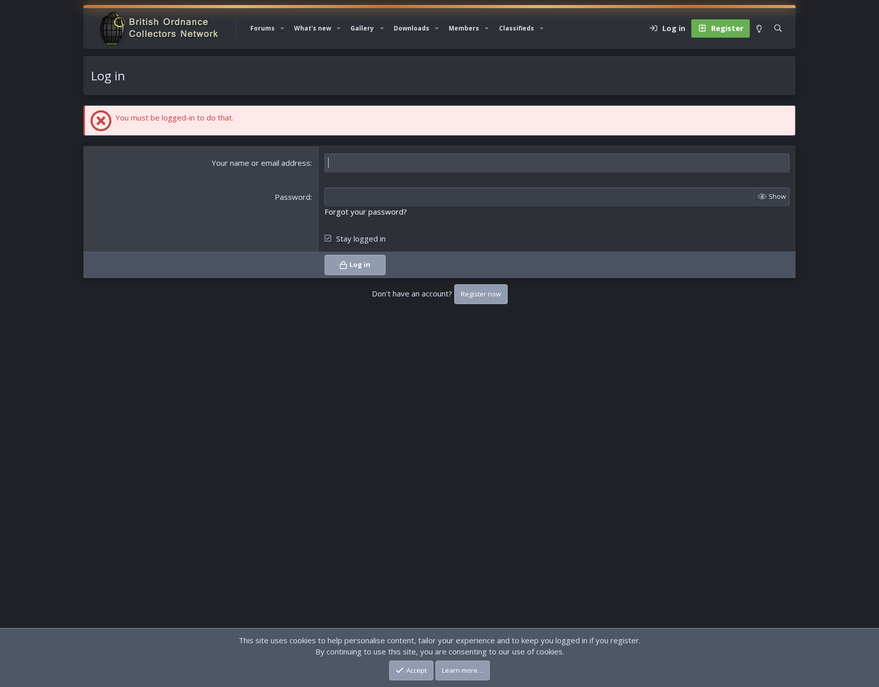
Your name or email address (261, 163)
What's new (312, 28)
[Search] (778, 28)
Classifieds (516, 28)
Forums (262, 28)
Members (464, 28)
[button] (282, 28)
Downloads (411, 28)
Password (292, 197)
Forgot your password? (366, 211)
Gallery (362, 28)
